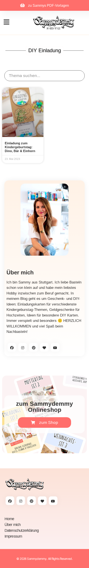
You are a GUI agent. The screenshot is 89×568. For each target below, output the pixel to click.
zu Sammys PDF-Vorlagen (48, 5)
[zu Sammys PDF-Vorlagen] (22, 5)
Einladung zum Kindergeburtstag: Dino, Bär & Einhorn (20, 147)
